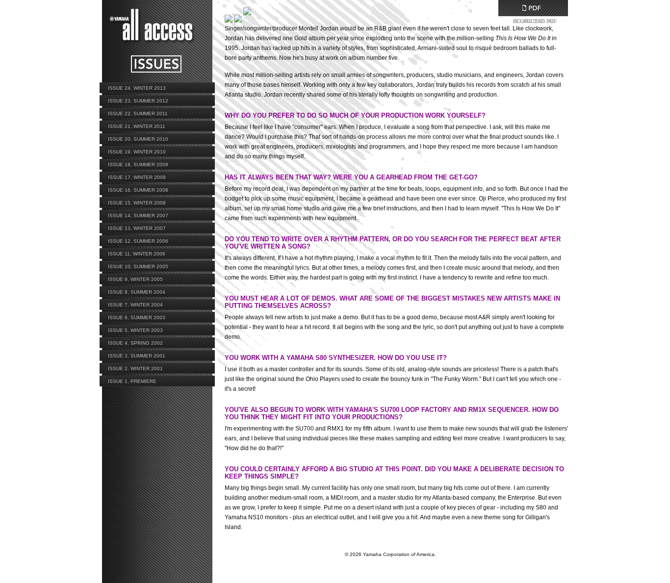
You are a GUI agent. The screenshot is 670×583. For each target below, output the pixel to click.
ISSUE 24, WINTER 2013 (137, 88)
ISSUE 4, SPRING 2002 (135, 343)
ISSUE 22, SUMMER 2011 (138, 113)
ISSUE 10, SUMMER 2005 (138, 266)
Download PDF (531, 7)
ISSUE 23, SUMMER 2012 (138, 100)
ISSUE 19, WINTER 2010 (137, 151)
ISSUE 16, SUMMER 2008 (138, 190)
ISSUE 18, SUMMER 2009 (138, 164)
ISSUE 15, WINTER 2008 (137, 202)
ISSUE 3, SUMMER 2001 (136, 355)
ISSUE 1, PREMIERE (132, 381)
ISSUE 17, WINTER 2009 (137, 177)
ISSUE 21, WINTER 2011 (136, 126)
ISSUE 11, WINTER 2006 (136, 253)
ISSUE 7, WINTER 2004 (135, 304)
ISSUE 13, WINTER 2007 (137, 228)
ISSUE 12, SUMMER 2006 (138, 241)
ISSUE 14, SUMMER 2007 (138, 215)
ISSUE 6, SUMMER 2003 (136, 317)
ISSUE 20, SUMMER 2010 (138, 139)
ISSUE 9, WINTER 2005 (135, 279)
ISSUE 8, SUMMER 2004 (136, 292)
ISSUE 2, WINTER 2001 (135, 368)
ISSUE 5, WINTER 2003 (135, 330)
